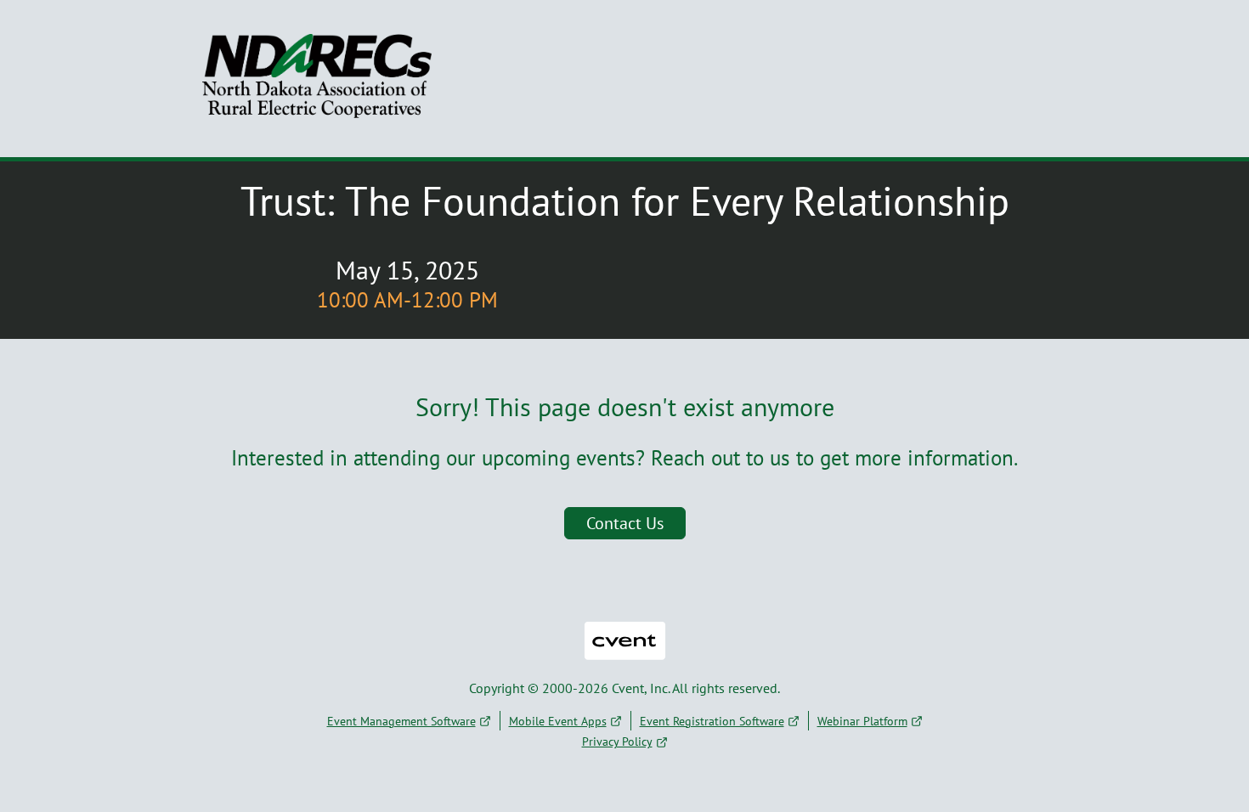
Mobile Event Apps (558, 721)
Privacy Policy (617, 741)
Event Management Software (401, 721)
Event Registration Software (712, 721)
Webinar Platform (862, 721)
